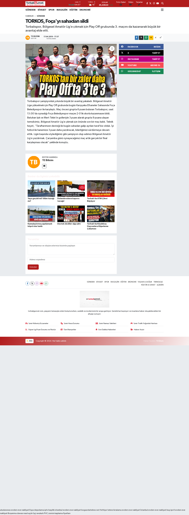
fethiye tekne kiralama (110, 510)
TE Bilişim (160, 341)
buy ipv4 (171, 510)
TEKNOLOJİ (158, 282)
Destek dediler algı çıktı (69, 224)
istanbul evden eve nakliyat (68, 510)
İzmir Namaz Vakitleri (107, 323)
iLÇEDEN (160, 285)
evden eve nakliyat (131, 510)
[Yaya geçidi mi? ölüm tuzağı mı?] (41, 188)
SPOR (51, 10)
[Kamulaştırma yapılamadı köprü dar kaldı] (41, 214)
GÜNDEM (30, 10)
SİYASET (42, 10)
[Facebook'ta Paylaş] (136, 38)
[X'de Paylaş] (141, 38)
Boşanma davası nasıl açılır (20, 513)
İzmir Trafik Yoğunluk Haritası (145, 323)
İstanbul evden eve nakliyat (153, 510)
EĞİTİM (73, 10)
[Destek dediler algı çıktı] (71, 214)
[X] (32, 283)
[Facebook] (27, 283)
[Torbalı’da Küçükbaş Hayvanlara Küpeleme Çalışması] (101, 214)
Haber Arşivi (139, 330)
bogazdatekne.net (90, 510)
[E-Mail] (44, 166)
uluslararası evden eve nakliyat (14, 510)
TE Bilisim (47, 160)
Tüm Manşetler (70, 330)
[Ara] (162, 3)
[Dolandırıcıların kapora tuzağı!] (71, 188)
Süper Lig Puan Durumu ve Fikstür (42, 330)
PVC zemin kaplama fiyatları (57, 513)
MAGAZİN (62, 10)
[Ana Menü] (162, 10)
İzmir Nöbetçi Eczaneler (38, 323)
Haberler (29, 16)
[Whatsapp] (46, 283)
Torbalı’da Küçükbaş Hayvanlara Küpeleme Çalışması (97, 226)
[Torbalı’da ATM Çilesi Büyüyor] (101, 188)
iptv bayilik (49, 510)
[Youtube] (41, 283)
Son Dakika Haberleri (107, 330)
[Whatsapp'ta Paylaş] (146, 38)
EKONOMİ (85, 10)
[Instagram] (37, 283)
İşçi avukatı (38, 513)
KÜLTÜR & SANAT (148, 285)
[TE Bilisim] (34, 162)
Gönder (33, 267)
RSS (30, 341)
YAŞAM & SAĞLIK (145, 282)
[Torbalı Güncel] (35, 3)
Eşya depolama (36, 510)
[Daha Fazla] (151, 38)
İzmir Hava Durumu (71, 323)
